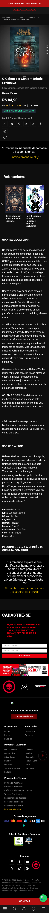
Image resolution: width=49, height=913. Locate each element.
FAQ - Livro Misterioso (13, 805)
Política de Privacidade (13, 786)
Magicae (29, 753)
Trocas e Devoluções (13, 794)
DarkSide (8, 772)
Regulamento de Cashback (15, 798)
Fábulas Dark (31, 761)
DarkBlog (8, 739)
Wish (28, 764)
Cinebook (29, 749)
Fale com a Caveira (12, 809)
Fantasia (31, 17)
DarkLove (8, 761)
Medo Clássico (10, 749)
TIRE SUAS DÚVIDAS (24, 716)
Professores (29, 731)
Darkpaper (30, 768)
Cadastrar (24, 656)
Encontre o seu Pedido (13, 802)
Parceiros (28, 735)
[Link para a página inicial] (9, 17)
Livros (21, 17)
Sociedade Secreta (12, 768)
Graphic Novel (10, 753)
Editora (7, 731)
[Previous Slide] (4, 3)
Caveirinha (30, 757)
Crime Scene (9, 757)
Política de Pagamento (13, 783)
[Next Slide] (44, 3)
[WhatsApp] (43, 898)
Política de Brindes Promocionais (18, 790)
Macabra (8, 764)
